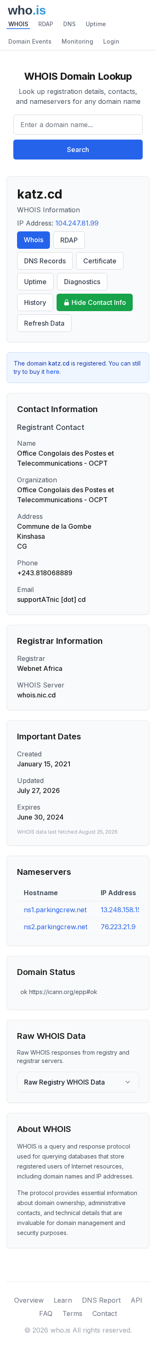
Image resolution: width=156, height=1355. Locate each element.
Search (78, 149)
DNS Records (45, 261)
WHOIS (18, 23)
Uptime (96, 23)
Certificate (99, 261)
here (52, 371)
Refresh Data (44, 323)
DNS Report (101, 1300)
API (136, 1300)
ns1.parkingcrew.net (55, 910)
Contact (104, 1313)
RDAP (45, 23)
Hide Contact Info (99, 302)
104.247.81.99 (77, 223)
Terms (72, 1313)
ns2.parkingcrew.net (55, 927)
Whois (33, 240)
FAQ (45, 1313)
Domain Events (30, 41)
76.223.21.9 (118, 927)
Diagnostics (82, 281)
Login (111, 41)
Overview (29, 1300)
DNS (69, 23)
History (35, 302)
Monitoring (77, 41)
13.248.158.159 (123, 910)
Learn (63, 1300)
